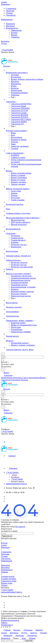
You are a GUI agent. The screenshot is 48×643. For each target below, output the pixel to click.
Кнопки (14, 33)
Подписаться (7, 536)
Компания (5, 547)
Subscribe (28, 641)
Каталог (4, 543)
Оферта (4, 623)
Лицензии (10, 11)
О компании (11, 8)
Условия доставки (8, 579)
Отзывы (9, 13)
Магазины (10, 26)
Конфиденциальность (10, 620)
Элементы (15, 37)
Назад (14, 475)
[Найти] (3, 369)
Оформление (16, 30)
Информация (6, 561)
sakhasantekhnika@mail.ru (16, 484)
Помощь (4, 572)
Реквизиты (10, 24)
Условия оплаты (8, 576)
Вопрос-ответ (6, 583)
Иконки (14, 35)
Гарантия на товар (8, 581)
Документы (11, 15)
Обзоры (4, 585)
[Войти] (2, 439)
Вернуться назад (8, 526)
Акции (4, 545)
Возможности (12, 28)
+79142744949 (7, 50)
